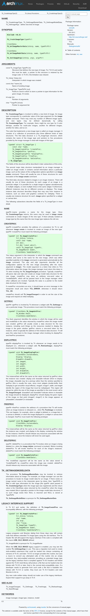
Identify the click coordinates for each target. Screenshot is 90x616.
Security (76, 4)
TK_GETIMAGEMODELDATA (16, 470)
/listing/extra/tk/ (74, 46)
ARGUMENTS (8, 64)
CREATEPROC (10, 224)
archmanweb (31, 607)
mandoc (43, 607)
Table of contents (73, 50)
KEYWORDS (8, 594)
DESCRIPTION (9, 110)
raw (81, 54)
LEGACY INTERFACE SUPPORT (18, 503)
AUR (84, 4)
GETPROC (8, 301)
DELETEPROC (10, 440)
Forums (50, 4)
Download (82, 8)
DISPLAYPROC (10, 340)
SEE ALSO (7, 583)
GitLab (66, 4)
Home (30, 4)
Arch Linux (13, 3)
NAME (5, 18)
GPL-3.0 (37, 611)
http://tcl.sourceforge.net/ (78, 37)
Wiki (58, 4)
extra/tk (71, 28)
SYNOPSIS (7, 30)
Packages (40, 4)
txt (78, 54)
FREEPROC (9, 404)
